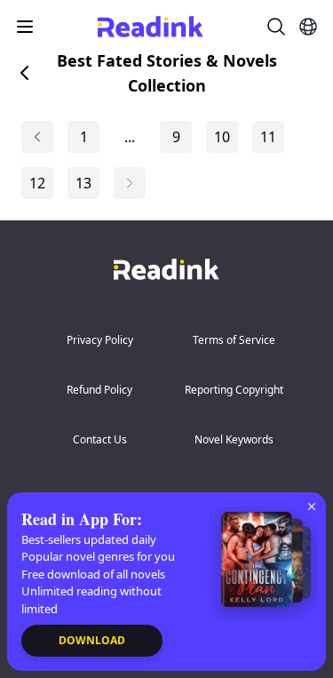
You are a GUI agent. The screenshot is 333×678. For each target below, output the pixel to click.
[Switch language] (308, 26)
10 (222, 137)
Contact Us (100, 439)
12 (37, 183)
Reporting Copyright (234, 389)
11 (268, 137)
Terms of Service (234, 339)
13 (83, 183)
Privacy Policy (100, 339)
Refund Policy (99, 389)
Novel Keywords (234, 439)
